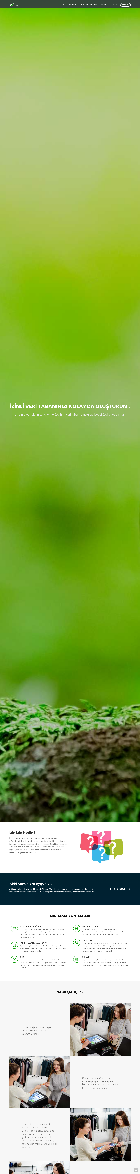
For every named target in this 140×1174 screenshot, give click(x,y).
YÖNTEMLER (72, 5)
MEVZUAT (93, 5)
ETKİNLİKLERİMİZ (105, 5)
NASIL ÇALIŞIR (83, 5)
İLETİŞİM (115, 5)
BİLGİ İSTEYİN (120, 889)
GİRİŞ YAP (125, 5)
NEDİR (63, 5)
